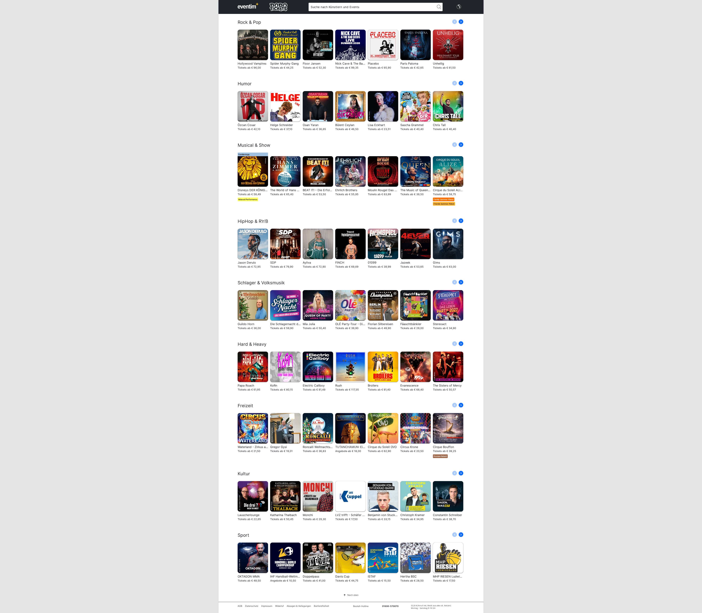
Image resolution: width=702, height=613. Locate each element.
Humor (245, 83)
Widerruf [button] (279, 606)
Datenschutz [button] (251, 606)
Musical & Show (254, 145)
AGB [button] (240, 606)
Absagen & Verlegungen (299, 606)
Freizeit (245, 405)
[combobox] (372, 7)
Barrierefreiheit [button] (321, 606)
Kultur (244, 473)
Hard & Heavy (252, 344)
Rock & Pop (249, 22)
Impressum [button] (266, 606)
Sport (243, 535)
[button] (461, 21)
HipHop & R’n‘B (253, 221)
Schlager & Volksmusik (261, 282)
